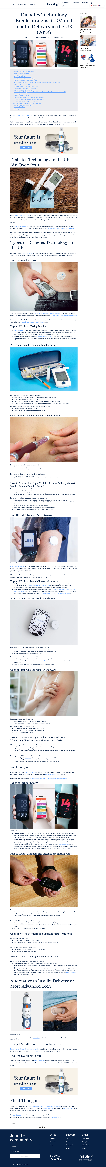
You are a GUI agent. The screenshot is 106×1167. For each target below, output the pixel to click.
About (51, 1145)
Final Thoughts (17, 109)
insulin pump (28, 758)
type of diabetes (27, 253)
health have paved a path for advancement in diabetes (44, 1106)
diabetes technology (20, 226)
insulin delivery (36, 1038)
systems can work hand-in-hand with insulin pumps (56, 593)
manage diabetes (48, 1108)
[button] (63, 6)
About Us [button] (84, 2)
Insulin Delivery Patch (19, 107)
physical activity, (31, 772)
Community (53, 1142)
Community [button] (65, 2)
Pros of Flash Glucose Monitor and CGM (25, 88)
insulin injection (67, 1108)
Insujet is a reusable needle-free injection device (24, 1049)
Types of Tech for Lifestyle (21, 95)
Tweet (39, 1127)
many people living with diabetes (22, 115)
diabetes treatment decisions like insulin (39, 585)
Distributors (69, 1142)
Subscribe (25, 1156)
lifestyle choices (50, 774)
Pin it (50, 1127)
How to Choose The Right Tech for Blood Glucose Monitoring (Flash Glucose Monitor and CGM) (40, 92)
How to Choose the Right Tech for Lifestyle (26, 101)
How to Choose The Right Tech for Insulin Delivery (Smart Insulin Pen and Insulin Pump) (37, 82)
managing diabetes (64, 845)
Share (44, 1127)
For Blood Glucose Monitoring (22, 84)
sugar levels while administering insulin (33, 322)
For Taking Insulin (18, 75)
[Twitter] (54, 1159)
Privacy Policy (85, 1142)
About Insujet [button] (22, 4)
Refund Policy (85, 1145)
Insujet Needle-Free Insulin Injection (23, 105)
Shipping (84, 1148)
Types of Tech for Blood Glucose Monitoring (26, 86)
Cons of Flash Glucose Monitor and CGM (25, 90)
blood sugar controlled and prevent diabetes (46, 313)
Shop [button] (12, 4)
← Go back (13, 1123)
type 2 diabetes (39, 1060)
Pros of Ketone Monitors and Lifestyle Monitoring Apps (29, 97)
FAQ (67, 1138)
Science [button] (32, 4)
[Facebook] (51, 1159)
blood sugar (34, 650)
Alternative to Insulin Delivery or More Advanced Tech (27, 103)
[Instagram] (58, 1159)
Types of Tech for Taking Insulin (22, 77)
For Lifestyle (17, 94)
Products (52, 1138)
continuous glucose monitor (45, 661)
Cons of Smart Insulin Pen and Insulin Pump (25, 80)
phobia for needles (37, 1051)
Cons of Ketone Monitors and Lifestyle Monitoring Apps (29, 99)
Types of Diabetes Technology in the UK (23, 73)
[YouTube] (61, 1159)
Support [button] (75, 2)
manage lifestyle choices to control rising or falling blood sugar (48, 778)
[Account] (91, 2)
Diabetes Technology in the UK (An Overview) (25, 71)
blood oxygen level (71, 972)
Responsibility (69, 1145)
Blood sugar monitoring (17, 566)
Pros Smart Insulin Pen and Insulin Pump (24, 79)
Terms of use (85, 1138)
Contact (68, 1148)
